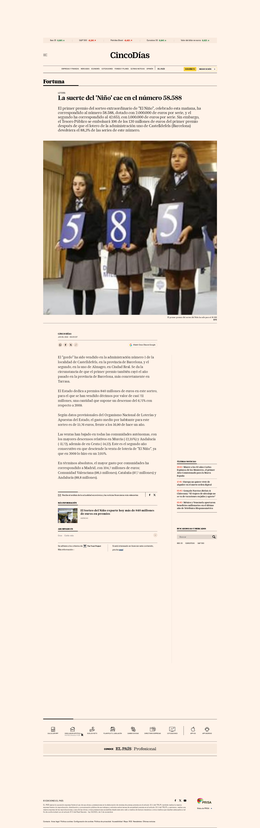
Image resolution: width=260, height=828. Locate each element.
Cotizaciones (107, 69)
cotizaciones (172, 733)
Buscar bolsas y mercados (191, 529)
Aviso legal (55, 821)
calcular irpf (53, 733)
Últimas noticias (138, 69)
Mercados (85, 69)
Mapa (126, 821)
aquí (121, 549)
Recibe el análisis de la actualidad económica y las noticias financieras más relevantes (100, 495)
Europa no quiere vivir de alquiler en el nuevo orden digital (194, 483)
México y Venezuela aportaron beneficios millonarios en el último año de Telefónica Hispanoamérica (196, 505)
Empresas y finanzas (70, 69)
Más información (65, 549)
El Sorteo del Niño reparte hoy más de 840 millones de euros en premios (117, 512)
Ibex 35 (53, 40)
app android (207, 733)
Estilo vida (69, 535)
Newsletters (137, 821)
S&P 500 (83, 40)
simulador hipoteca (72, 733)
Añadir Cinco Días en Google (144, 345)
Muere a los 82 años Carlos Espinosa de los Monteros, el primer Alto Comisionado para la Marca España (196, 471)
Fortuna (54, 82)
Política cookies (66, 821)
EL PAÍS (160, 68)
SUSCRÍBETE (190, 69)
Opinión (150, 69)
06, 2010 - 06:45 (67, 337)
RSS (130, 821)
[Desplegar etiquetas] (155, 535)
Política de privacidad (102, 821)
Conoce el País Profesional (130, 749)
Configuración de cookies (83, 821)
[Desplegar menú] (45, 55)
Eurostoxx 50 (152, 40)
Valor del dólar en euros (191, 40)
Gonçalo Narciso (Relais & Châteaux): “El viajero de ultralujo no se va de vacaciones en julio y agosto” (196, 493)
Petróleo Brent (117, 40)
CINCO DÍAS (64, 333)
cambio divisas (133, 733)
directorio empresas (152, 733)
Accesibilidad (117, 821)
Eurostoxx (190, 543)
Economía (95, 69)
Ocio (60, 535)
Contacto (46, 821)
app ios (193, 733)
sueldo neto (92, 733)
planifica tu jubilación (113, 733)
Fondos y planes (122, 69)
